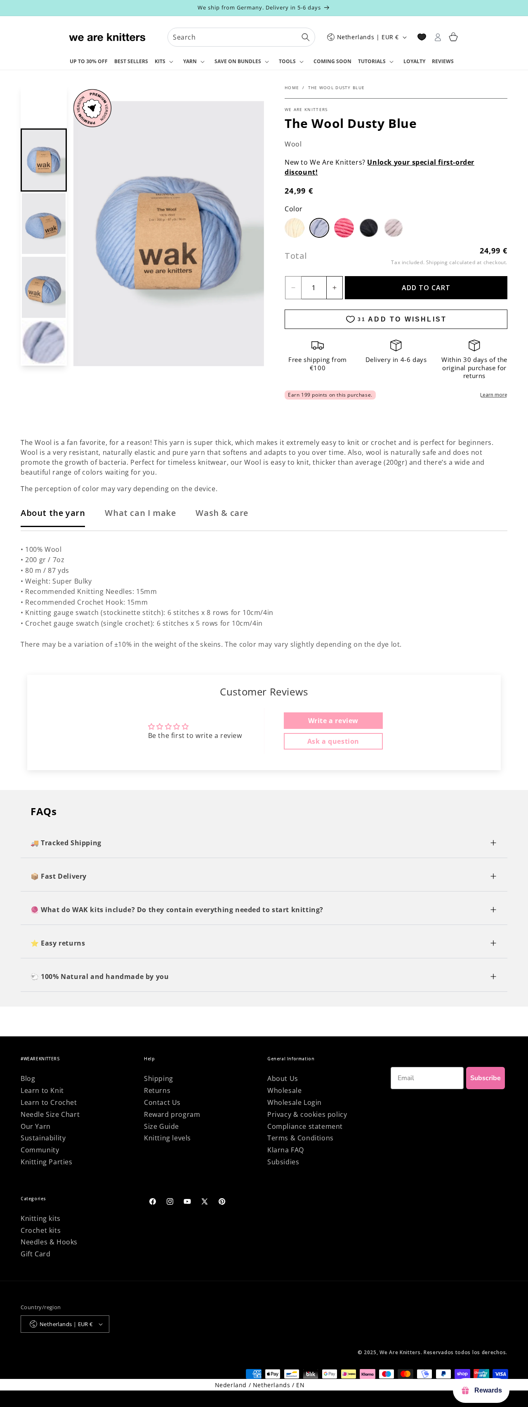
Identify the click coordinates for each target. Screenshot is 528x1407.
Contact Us (162, 1102)
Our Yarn (36, 1126)
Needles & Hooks (49, 1241)
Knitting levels (167, 1137)
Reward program (172, 1114)
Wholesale (284, 1090)
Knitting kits (41, 1218)
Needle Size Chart (50, 1114)
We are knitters (306, 109)
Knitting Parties (47, 1161)
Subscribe (485, 1078)
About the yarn (53, 512)
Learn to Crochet (49, 1102)
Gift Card (35, 1253)
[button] (166, 62)
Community (40, 1149)
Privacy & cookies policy (307, 1114)
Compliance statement (305, 1126)
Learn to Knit (42, 1090)
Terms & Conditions (300, 1137)
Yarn (190, 61)
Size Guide (161, 1126)
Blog (28, 1078)
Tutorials (372, 61)
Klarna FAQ (285, 1149)
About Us (282, 1078)
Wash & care (222, 512)
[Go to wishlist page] (422, 37)
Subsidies (283, 1161)
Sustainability (43, 1137)
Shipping (437, 262)
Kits (160, 61)
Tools (287, 61)
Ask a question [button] (333, 741)
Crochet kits (41, 1230)
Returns (157, 1090)
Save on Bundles (237, 61)
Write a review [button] (333, 720)
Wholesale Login (294, 1102)
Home (292, 87)
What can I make (140, 512)
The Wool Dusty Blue (336, 87)
